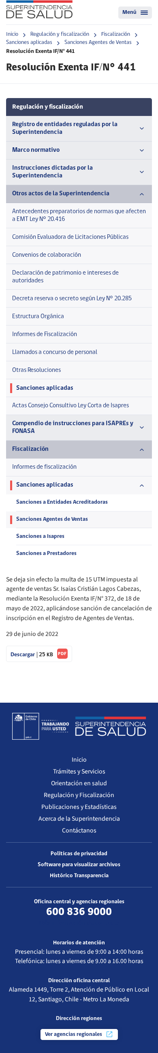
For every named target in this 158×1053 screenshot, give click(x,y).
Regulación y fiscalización (59, 34)
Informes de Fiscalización (44, 334)
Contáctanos (79, 830)
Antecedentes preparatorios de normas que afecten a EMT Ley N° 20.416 (79, 215)
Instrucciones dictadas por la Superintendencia (52, 172)
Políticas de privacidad (79, 854)
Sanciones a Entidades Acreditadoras (62, 502)
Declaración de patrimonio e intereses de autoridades (65, 277)
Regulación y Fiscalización (79, 795)
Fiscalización (115, 34)
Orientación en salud (79, 783)
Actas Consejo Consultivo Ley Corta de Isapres (70, 405)
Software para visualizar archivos (79, 865)
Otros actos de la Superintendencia (60, 193)
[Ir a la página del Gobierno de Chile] (40, 726)
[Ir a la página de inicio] (39, 9)
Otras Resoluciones (36, 370)
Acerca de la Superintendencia (79, 818)
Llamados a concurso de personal (54, 352)
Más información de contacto (79, 923)
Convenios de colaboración (46, 255)
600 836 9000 (79, 912)
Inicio (12, 34)
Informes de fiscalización (44, 467)
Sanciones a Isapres (40, 536)
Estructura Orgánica (38, 316)
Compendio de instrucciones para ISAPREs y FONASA (72, 427)
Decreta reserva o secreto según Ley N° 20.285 (72, 298)
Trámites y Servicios (79, 771)
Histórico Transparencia (79, 876)
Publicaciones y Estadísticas (79, 806)
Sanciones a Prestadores (46, 554)
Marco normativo (36, 150)
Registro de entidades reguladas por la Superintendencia (64, 128)
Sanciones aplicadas (29, 42)
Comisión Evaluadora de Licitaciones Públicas (70, 237)
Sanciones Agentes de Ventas (98, 42)
